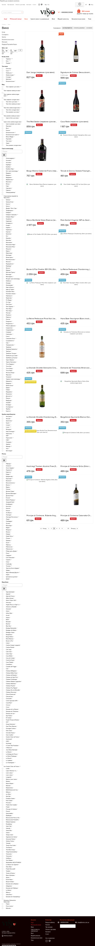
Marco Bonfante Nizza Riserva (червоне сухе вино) (49, 220)
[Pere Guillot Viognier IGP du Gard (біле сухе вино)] (76, 199)
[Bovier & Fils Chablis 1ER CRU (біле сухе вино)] (42, 248)
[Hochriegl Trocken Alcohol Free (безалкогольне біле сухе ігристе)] (42, 445)
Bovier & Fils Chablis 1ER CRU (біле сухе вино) (47, 269)
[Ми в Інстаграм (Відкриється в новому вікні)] (39, 5)
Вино (26, 19)
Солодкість (5, 34)
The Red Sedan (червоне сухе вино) (42, 121)
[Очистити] (4, 155)
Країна (4, 37)
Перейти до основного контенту (9, 1)
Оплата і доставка (20, 4)
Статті (34, 4)
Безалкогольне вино (78, 19)
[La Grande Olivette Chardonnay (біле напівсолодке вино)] (42, 396)
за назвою (89, 28)
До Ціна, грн (11, 51)
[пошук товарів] (21, 12)
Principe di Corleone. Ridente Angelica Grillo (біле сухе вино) (53, 515)
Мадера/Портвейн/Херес (9, 44)
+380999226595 (67, 12)
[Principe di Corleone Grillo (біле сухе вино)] (76, 445)
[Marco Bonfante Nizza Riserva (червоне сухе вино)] (42, 199)
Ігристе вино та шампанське (40, 19)
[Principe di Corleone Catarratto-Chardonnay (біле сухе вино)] (76, 494)
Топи (89, 19)
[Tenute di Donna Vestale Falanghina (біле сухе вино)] (76, 149)
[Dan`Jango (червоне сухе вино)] (42, 51)
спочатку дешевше (79, 28)
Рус (48, 4)
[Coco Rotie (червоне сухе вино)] (76, 100)
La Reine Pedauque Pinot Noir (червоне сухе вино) (49, 318)
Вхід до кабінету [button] (50, 922)
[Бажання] (86, 5)
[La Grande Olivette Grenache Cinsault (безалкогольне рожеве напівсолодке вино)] (42, 346)
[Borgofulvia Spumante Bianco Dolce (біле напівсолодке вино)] (76, 396)
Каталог (4, 4)
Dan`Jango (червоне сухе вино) (40, 72)
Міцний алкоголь (63, 19)
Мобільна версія (8, 935)
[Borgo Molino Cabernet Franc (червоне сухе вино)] (42, 149)
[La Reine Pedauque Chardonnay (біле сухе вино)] (76, 248)
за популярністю (67, 28)
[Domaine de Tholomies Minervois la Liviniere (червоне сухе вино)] (76, 346)
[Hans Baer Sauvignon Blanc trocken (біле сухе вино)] (76, 297)
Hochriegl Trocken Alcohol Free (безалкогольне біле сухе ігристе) (56, 466)
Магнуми (4, 42)
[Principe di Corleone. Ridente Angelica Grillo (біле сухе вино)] (42, 494)
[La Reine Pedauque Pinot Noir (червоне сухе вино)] (42, 297)
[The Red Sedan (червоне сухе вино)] (42, 100)
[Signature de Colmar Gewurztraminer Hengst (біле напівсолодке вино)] (76, 51)
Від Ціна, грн (3, 51)
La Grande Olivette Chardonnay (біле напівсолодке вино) (52, 417)
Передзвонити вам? (68, 926)
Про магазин (10, 4)
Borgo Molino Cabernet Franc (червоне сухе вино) (49, 171)
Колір (3, 32)
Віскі (53, 19)
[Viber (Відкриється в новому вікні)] (41, 5)
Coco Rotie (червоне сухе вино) (74, 121)
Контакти (28, 4)
